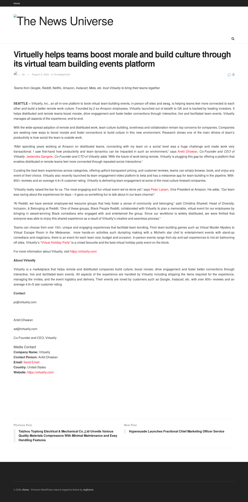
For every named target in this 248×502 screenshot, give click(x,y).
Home (17, 3)
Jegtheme (88, 489)
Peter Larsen (159, 189)
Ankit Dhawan (187, 151)
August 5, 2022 (40, 74)
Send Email (31, 362)
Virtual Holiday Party (55, 242)
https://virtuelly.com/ (83, 251)
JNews (25, 489)
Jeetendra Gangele (39, 156)
